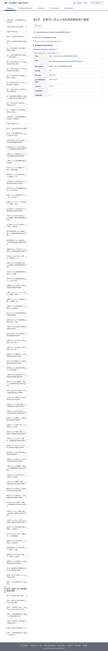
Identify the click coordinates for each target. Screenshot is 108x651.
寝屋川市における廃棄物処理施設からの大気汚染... (16, 189)
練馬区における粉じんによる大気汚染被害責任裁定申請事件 (16, 446)
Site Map (85, 645)
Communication (54, 8)
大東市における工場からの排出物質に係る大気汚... (16, 341)
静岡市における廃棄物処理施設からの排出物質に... (16, 369)
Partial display (51, 53)
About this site (24, 645)
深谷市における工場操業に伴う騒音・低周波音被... (16, 168)
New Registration (96, 3)
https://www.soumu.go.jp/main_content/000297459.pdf (53, 32)
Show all (58, 53)
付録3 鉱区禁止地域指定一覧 (16, 628)
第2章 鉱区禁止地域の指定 (15, 595)
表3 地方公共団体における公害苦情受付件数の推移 (16, 70)
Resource (38, 26)
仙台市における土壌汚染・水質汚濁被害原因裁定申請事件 (16, 391)
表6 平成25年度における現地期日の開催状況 (16, 90)
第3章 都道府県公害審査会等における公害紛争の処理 (16, 569)
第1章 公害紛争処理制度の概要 (16, 128)
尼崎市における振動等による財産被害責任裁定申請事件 (16, 355)
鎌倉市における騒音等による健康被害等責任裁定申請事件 (16, 496)
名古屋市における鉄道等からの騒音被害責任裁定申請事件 (16, 210)
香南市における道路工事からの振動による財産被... (16, 541)
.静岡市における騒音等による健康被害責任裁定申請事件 (16, 562)
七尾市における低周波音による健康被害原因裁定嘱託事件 (16, 376)
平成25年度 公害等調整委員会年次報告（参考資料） (16, 118)
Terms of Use (33, 645)
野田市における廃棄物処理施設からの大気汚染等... (16, 279)
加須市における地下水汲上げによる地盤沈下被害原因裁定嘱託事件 (16, 217)
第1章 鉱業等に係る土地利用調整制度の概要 (16, 590)
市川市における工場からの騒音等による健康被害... (16, 535)
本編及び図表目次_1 (13, 31)
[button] (77, 3)
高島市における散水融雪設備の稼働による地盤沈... (16, 528)
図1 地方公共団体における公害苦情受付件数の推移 (16, 63)
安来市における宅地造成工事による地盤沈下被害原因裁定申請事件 (16, 265)
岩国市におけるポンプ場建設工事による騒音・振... (16, 300)
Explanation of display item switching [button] (44, 49)
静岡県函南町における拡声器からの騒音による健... (16, 548)
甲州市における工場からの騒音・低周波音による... (15, 257)
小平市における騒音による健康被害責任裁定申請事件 (16, 398)
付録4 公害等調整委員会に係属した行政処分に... (16, 633)
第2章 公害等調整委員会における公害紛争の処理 (16, 134)
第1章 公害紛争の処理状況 (15, 36)
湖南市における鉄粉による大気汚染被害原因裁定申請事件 (16, 460)
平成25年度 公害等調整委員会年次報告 (16, 21)
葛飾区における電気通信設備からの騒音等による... (16, 175)
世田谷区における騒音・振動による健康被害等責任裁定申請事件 (16, 504)
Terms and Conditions (49, 645)
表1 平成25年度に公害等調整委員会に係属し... (16, 49)
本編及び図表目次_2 (13, 123)
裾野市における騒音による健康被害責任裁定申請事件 (16, 419)
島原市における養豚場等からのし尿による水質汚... (16, 196)
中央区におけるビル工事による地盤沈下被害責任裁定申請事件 (16, 521)
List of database (68, 8)
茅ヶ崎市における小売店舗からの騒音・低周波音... (16, 225)
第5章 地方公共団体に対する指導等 (16, 583)
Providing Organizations (25, 8)
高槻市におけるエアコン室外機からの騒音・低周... (16, 203)
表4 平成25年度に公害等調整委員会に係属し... (16, 76)
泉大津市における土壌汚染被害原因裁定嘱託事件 (16, 453)
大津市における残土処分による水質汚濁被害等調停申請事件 (16, 155)
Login (85, 3)
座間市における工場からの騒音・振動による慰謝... (15, 555)
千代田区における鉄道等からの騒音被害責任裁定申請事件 (16, 182)
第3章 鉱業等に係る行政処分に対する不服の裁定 (16, 601)
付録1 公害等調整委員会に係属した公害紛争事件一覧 (16, 615)
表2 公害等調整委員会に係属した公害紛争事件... (16, 56)
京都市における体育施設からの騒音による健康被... (16, 307)
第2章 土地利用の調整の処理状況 (16, 42)
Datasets (10, 8)
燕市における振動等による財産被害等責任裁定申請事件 (16, 362)
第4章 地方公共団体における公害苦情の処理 (16, 576)
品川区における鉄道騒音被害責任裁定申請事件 (16, 314)
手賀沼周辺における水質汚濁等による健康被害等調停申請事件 (16, 148)
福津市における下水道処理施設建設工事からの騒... (16, 321)
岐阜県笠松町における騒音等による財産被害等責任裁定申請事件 (16, 242)
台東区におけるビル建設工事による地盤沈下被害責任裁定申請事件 (16, 513)
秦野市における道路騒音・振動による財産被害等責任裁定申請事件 (16, 383)
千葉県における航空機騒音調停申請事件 (16, 162)
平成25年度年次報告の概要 (15, 27)
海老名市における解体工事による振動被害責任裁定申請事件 (16, 405)
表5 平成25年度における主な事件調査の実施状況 (16, 83)
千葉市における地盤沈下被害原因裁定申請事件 (16, 327)
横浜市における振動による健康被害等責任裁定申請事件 (16, 489)
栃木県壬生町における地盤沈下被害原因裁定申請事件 (16, 334)
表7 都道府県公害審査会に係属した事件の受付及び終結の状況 (16, 97)
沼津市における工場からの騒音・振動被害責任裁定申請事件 (16, 439)
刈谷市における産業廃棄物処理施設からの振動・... (16, 273)
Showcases (40, 8)
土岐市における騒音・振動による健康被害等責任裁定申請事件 (16, 483)
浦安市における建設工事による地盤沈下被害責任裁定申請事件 (16, 432)
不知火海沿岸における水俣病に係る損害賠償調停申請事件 (16, 141)
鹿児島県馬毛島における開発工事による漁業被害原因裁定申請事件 (16, 233)
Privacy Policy (61, 645)
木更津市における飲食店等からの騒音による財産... (16, 476)
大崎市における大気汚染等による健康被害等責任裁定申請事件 (16, 412)
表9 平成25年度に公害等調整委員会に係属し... (16, 111)
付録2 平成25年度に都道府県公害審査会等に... (16, 622)
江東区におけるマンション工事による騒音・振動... (16, 293)
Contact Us (70, 645)
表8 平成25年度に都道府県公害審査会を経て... (16, 104)
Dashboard (78, 645)
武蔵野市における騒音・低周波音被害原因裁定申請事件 (16, 286)
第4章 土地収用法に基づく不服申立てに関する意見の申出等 (16, 608)
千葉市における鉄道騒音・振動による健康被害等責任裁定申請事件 (16, 468)
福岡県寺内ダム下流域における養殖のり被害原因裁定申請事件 (16, 250)
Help (40, 645)
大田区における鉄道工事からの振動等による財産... (16, 426)
